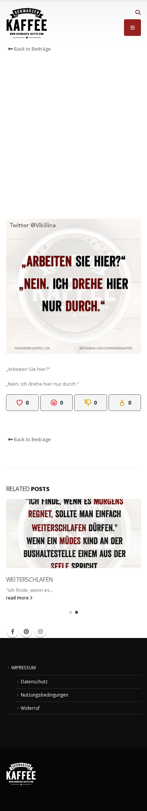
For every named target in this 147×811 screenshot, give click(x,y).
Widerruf (30, 708)
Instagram (40, 631)
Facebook (12, 631)
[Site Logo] (26, 23)
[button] (138, 12)
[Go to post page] (73, 533)
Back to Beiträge (32, 48)
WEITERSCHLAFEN (29, 579)
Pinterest (26, 631)
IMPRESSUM (23, 667)
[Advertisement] (73, 137)
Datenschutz (34, 681)
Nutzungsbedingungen (44, 695)
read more (18, 598)
